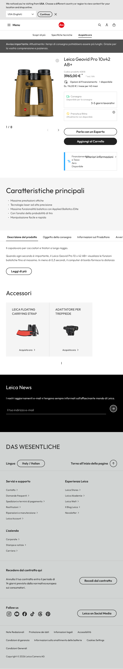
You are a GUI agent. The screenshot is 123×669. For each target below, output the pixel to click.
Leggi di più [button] (19, 271)
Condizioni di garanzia (17, 640)
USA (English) (15, 14)
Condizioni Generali (16, 648)
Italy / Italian (31, 463)
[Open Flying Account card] (107, 25)
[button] (113, 463)
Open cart (114, 25)
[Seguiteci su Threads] (40, 614)
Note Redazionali (15, 632)
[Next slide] (59, 130)
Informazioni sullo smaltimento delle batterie (58, 640)
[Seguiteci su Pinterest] (48, 614)
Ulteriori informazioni (99, 157)
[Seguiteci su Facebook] (25, 614)
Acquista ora (25, 349)
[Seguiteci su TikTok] (32, 614)
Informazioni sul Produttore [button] (93, 237)
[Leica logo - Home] (61, 25)
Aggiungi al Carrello (90, 141)
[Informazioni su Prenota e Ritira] (114, 112)
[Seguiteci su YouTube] (17, 614)
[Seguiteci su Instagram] (9, 614)
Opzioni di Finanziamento (83, 81)
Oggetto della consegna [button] (57, 237)
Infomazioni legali (63, 632)
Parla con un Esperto (90, 132)
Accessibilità (84, 632)
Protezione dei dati (39, 632)
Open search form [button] (100, 25)
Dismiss (55, 14)
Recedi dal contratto (98, 581)
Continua (45, 14)
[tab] (61, 363)
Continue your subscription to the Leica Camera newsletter (113, 408)
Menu (16, 25)
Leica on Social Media (96, 613)
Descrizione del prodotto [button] (22, 237)
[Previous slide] (48, 130)
